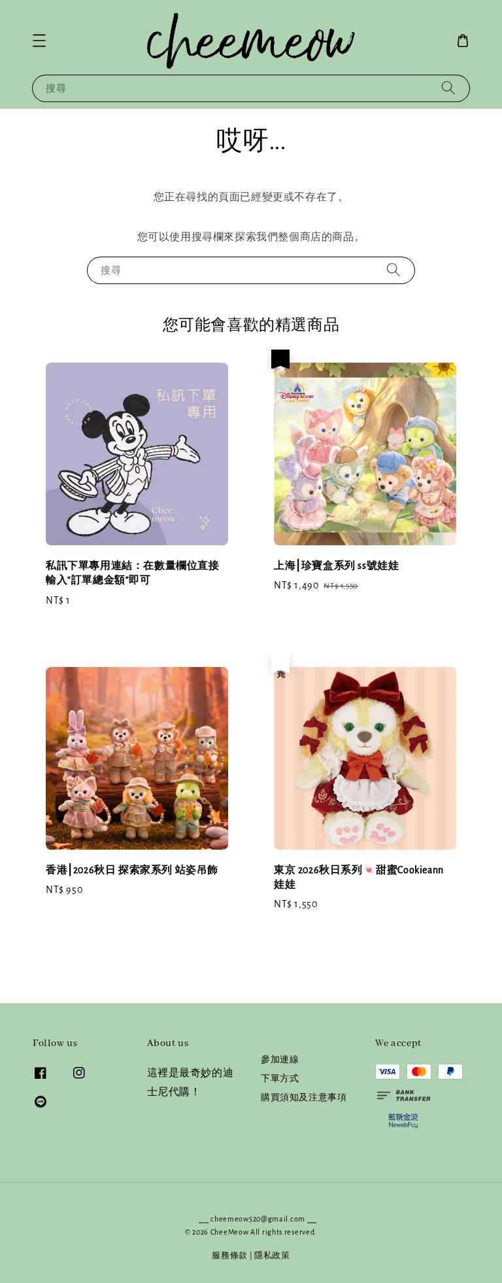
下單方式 (280, 1078)
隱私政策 (272, 1256)
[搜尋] (448, 88)
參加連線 (280, 1059)
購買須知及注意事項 (303, 1097)
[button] (39, 40)
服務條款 (230, 1256)
